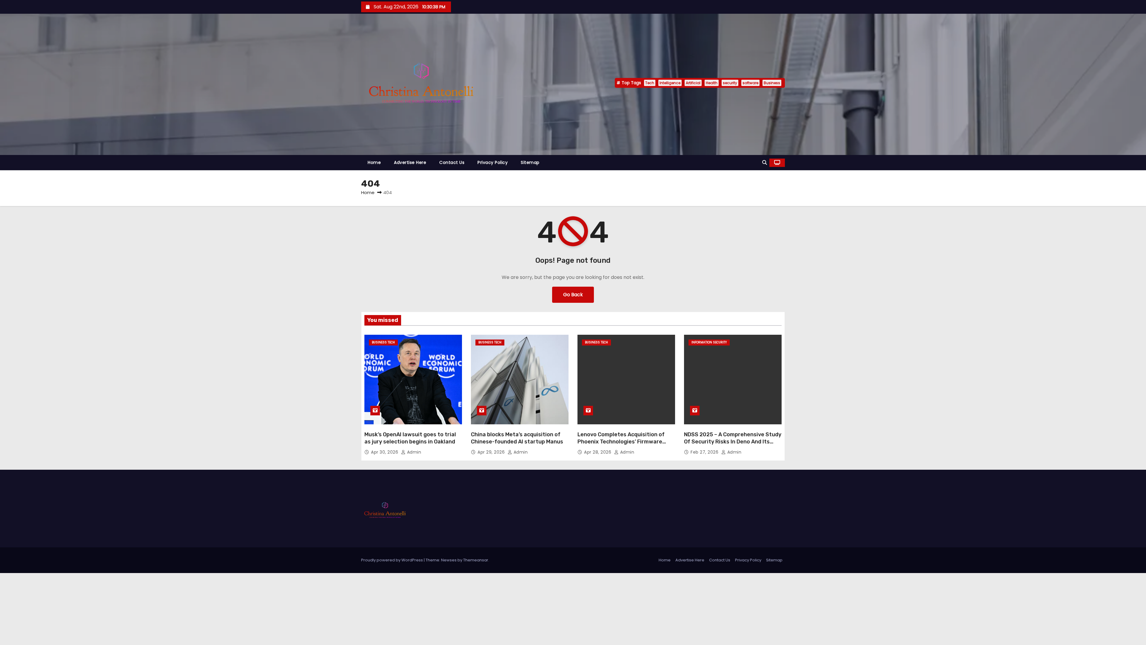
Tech (649, 82)
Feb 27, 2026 (705, 452)
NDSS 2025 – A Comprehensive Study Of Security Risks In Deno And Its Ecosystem (732, 441)
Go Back (573, 294)
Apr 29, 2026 (492, 452)
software (750, 82)
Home (374, 162)
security (730, 82)
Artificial (693, 82)
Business (772, 82)
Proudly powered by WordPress (392, 560)
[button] (764, 162)
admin (413, 452)
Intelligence (670, 82)
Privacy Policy (493, 162)
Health (711, 82)
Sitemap (530, 162)
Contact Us (451, 162)
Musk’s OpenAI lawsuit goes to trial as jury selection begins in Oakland (410, 438)
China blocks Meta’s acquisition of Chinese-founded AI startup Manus (517, 438)
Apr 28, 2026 (598, 452)
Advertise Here (410, 162)
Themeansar (475, 560)
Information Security (709, 342)
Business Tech (383, 342)
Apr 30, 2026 (385, 452)
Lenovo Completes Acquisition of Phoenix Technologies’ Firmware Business (621, 441)
